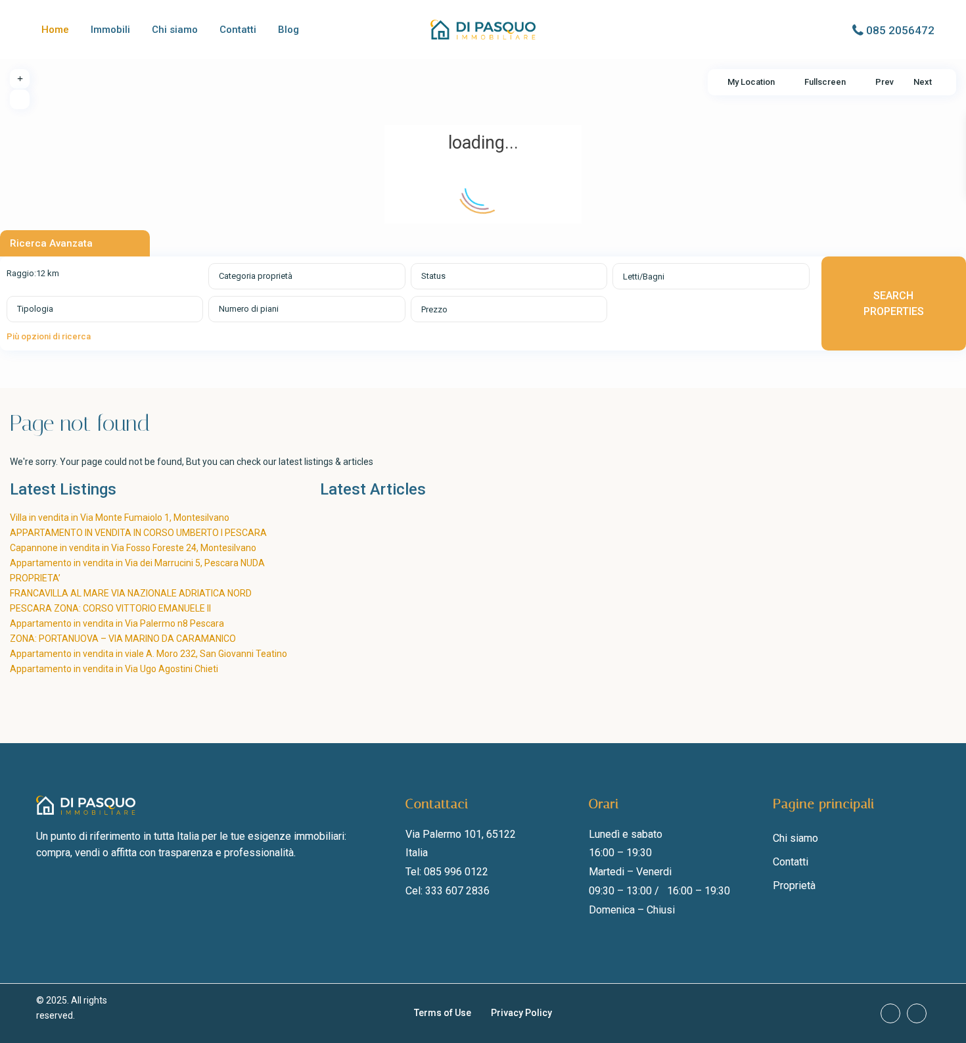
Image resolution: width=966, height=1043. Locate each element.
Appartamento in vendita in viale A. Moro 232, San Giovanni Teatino (148, 653)
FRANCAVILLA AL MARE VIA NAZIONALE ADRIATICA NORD (131, 593)
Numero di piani (249, 309)
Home (55, 30)
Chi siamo (175, 30)
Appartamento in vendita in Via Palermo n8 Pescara (117, 623)
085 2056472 (900, 30)
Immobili (110, 30)
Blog (288, 30)
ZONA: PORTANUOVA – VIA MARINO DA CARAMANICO (123, 638)
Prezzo (434, 309)
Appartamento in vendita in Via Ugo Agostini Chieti (114, 669)
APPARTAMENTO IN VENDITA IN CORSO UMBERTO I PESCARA (140, 532)
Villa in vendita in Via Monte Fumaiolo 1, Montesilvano (119, 517)
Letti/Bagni (643, 276)
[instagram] (917, 1013)
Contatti (237, 30)
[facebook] (890, 1013)
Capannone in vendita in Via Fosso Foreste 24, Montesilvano (133, 548)
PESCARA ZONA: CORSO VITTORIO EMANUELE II (110, 608)
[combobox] (306, 276)
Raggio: (33, 273)
